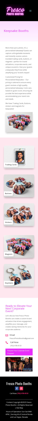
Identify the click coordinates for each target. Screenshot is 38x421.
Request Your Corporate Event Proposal (18, 352)
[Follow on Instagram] (21, 388)
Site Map (19, 408)
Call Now (14, 342)
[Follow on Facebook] (17, 388)
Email (12, 335)
